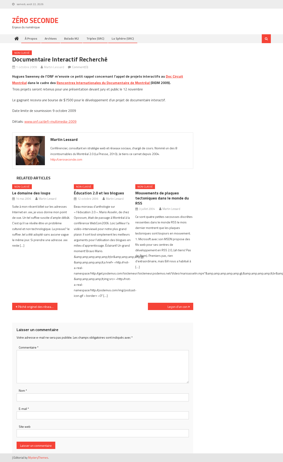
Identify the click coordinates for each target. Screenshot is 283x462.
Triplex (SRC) (95, 38)
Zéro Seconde (35, 20)
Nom (23, 390)
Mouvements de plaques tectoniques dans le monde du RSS (162, 198)
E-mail (24, 408)
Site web (25, 426)
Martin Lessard (54, 67)
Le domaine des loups (31, 193)
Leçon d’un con (177, 306)
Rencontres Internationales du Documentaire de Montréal (104, 82)
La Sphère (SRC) (123, 38)
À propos (31, 38)
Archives (51, 38)
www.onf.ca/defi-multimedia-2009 (50, 121)
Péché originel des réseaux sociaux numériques (37, 306)
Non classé (22, 53)
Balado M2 (71, 38)
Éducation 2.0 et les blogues (99, 193)
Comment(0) (80, 67)
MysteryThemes (38, 457)
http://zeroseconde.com (66, 159)
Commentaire (28, 347)
